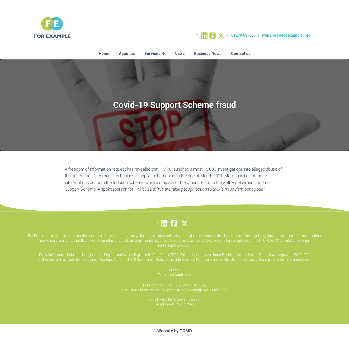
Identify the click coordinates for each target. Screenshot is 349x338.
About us (127, 53)
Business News (208, 53)
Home (104, 53)
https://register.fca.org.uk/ (256, 259)
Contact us (240, 53)
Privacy (174, 270)
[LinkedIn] (164, 222)
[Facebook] (174, 222)
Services (152, 53)
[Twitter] (221, 34)
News (180, 53)
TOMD (185, 330)
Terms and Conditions (174, 275)
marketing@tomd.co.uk (174, 245)
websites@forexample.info (286, 35)
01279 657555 (243, 35)
